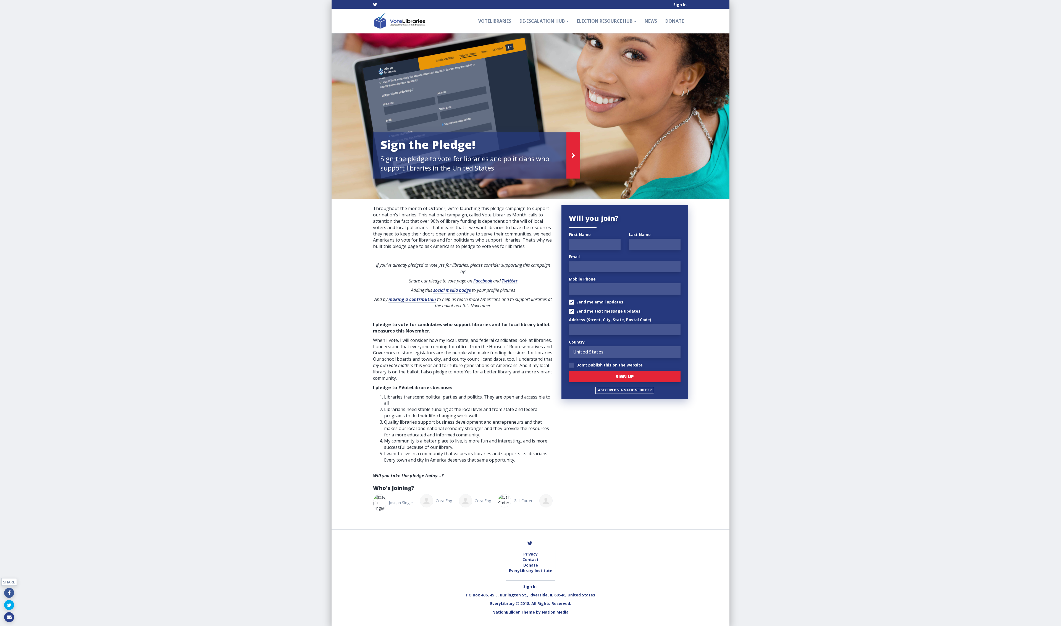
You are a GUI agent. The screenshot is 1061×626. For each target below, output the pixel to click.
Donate (674, 21)
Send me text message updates (607, 311)
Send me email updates (599, 302)
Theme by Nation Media (545, 612)
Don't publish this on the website (609, 365)
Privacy (530, 554)
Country (577, 342)
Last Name (640, 234)
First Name (580, 234)
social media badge (452, 290)
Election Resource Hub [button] (605, 21)
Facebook (482, 281)
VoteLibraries (494, 21)
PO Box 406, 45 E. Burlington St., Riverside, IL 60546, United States (530, 595)
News (651, 21)
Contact (530, 559)
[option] (530, 116)
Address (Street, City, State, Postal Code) (610, 319)
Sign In (680, 4)
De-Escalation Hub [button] (542, 21)
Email (574, 256)
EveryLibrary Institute (530, 570)
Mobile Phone (582, 279)
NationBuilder (506, 612)
